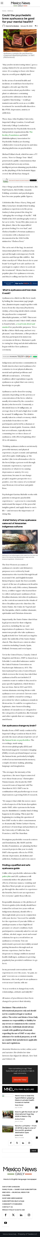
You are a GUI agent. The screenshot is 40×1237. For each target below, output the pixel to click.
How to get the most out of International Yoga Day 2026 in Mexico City (26, 1114)
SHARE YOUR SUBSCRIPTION (25, 1189)
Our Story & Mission (11, 1187)
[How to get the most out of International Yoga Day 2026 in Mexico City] (7, 1114)
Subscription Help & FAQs (13, 1201)
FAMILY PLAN (7, 1189)
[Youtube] (5, 1223)
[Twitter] (16, 1143)
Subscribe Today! (20, 1080)
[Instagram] (29, 1143)
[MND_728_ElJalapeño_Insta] (20, 180)
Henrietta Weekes (12, 26)
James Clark (19, 1135)
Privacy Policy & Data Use (13, 1210)
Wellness (10, 11)
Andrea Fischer (20, 1119)
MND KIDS (6, 1192)
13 (36, 1107)
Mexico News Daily (9, 1234)
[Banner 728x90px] (20, 356)
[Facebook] (10, 1143)
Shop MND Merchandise (12, 1198)
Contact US (7, 1207)
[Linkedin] (23, 1143)
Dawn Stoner (19, 1105)
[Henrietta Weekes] (4, 25)
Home (4, 11)
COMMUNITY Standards (12, 1204)
